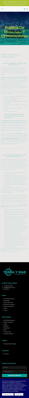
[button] (24, 9)
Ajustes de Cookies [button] (8, 394)
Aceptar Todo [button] (18, 394)
